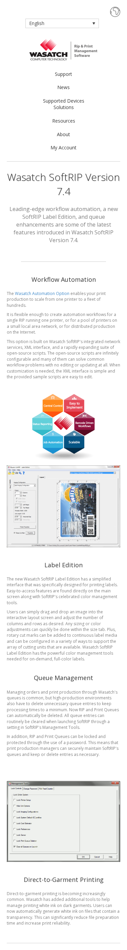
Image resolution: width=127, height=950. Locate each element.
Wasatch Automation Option (42, 293)
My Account (63, 147)
